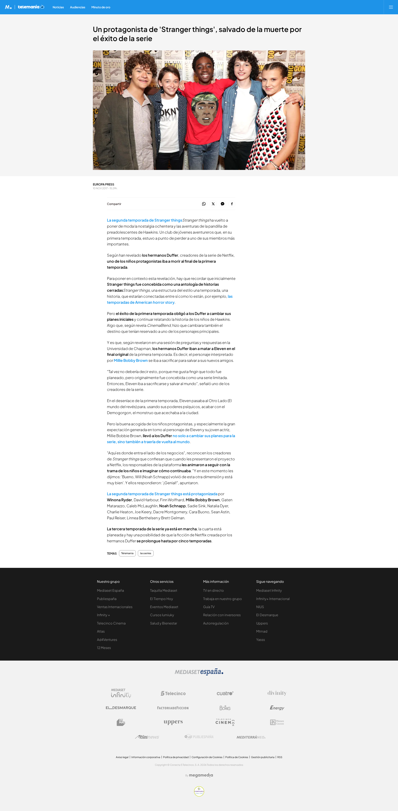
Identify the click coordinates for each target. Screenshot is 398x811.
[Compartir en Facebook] (231, 204)
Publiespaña (106, 598)
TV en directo (213, 590)
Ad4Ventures (107, 639)
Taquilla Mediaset (163, 590)
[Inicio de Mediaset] (8, 7)
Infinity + (103, 615)
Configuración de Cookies (207, 757)
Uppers (262, 623)
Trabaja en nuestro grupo (222, 598)
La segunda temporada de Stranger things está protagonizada (162, 493)
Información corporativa (145, 757)
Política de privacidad (176, 757)
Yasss (260, 639)
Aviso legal (122, 757)
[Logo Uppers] (173, 722)
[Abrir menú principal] (391, 7)
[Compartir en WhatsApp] (203, 204)
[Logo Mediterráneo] (251, 737)
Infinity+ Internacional (273, 598)
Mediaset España (110, 590)
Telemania (127, 553)
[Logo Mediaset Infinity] (121, 693)
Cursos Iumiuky (162, 615)
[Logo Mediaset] (199, 674)
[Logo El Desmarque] (121, 707)
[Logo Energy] (277, 708)
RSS (279, 757)
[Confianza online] (199, 795)
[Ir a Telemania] (31, 7)
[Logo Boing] (225, 708)
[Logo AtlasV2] (147, 737)
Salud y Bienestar (163, 623)
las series (145, 553)
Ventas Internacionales (114, 607)
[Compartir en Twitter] (213, 204)
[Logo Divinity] (277, 693)
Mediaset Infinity (269, 590)
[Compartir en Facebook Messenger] (222, 204)
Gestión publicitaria (262, 757)
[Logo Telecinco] (173, 693)
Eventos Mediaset (164, 607)
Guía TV (209, 607)
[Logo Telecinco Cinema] (225, 722)
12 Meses (104, 647)
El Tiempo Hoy (161, 598)
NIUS (260, 607)
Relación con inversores (222, 615)
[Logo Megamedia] (201, 775)
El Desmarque (267, 615)
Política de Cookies (236, 757)
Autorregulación (216, 623)
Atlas (101, 631)
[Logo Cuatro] (225, 693)
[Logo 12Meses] (277, 722)
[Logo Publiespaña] (199, 737)
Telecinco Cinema (111, 623)
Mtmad (261, 631)
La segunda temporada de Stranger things (144, 220)
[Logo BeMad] (121, 722)
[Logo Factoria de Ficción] (173, 708)
